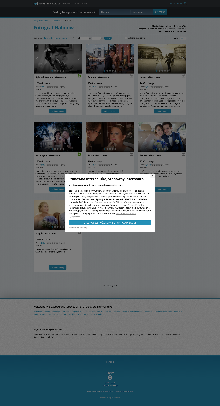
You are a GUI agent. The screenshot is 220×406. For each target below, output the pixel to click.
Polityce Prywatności (137, 205)
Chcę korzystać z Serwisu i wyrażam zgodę (110, 222)
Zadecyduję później (78, 227)
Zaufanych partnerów (105, 202)
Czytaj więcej (74, 216)
